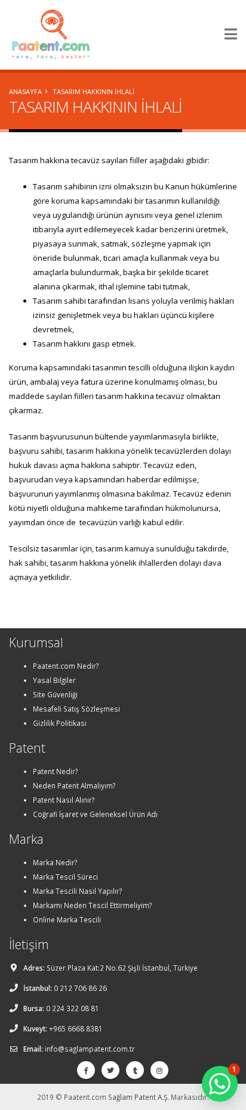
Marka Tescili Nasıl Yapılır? (77, 891)
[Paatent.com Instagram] (159, 1070)
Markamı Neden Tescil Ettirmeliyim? (92, 905)
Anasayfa (25, 91)
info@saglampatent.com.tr (90, 1048)
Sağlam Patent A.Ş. (138, 1097)
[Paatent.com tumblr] (135, 1070)
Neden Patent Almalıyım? (74, 785)
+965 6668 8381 (76, 1028)
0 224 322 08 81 (72, 1008)
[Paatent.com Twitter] (110, 1070)
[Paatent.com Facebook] (86, 1070)
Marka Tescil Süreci (65, 876)
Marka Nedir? (55, 862)
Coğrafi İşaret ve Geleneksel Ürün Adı (95, 814)
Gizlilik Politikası (60, 723)
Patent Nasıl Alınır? (63, 800)
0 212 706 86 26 (80, 988)
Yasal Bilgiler (54, 680)
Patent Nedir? (55, 771)
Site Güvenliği (55, 694)
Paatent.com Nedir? (66, 666)
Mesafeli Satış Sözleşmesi (76, 708)
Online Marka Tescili (67, 919)
